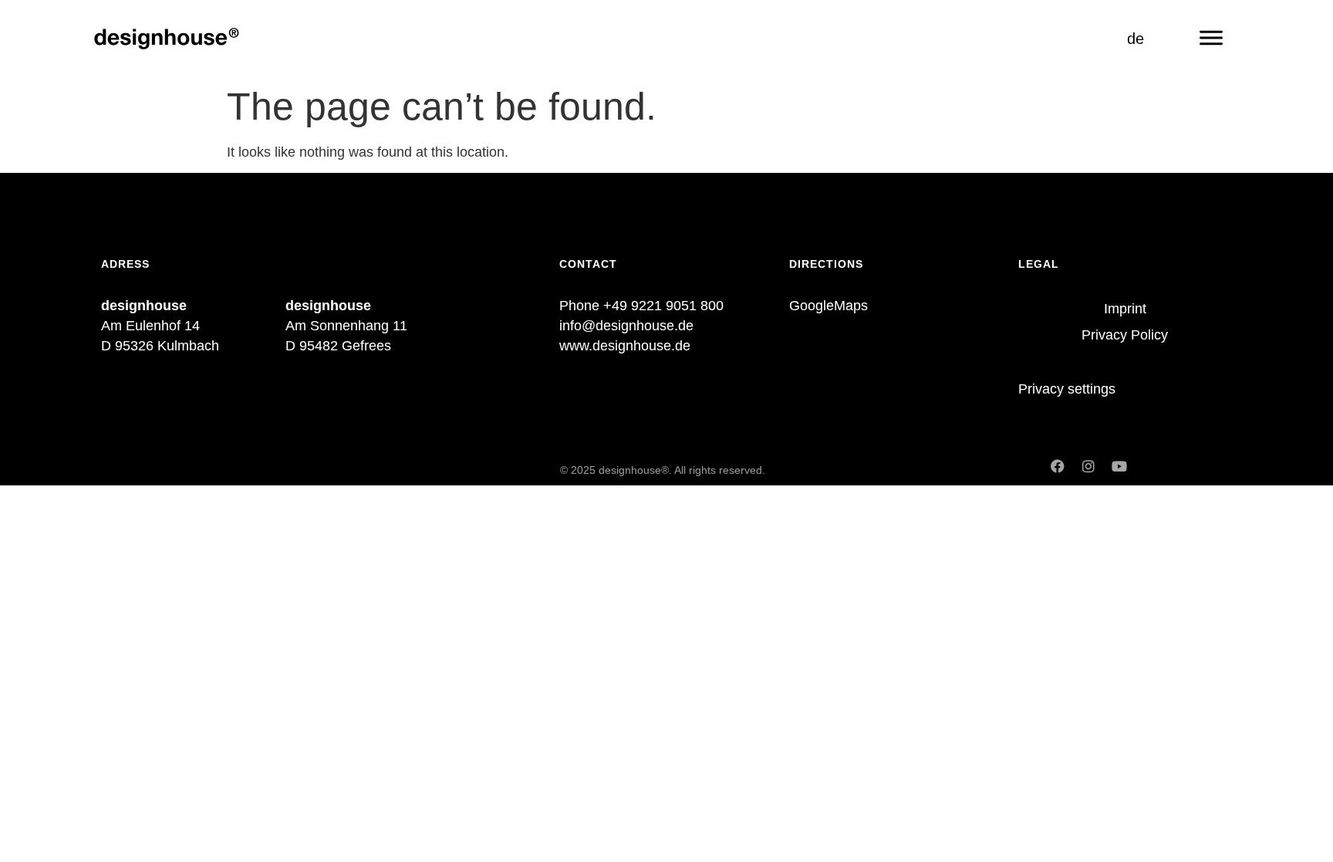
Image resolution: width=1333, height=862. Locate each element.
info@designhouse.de (626, 325)
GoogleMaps (828, 305)
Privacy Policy (1125, 335)
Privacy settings (1066, 389)
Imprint (1125, 308)
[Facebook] (1058, 466)
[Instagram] (1088, 466)
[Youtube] (1119, 466)
